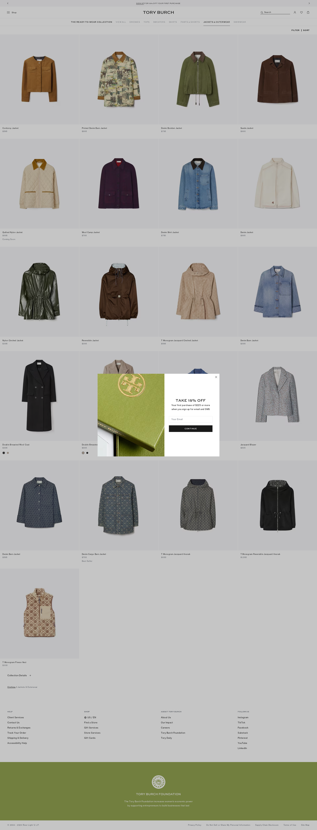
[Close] (216, 377)
